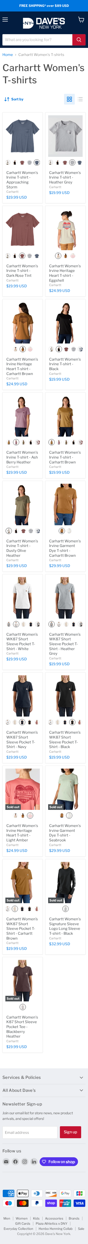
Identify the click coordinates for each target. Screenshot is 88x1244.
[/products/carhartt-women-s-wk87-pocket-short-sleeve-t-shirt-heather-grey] (65, 597)
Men (6, 1218)
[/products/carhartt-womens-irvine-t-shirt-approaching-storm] (22, 136)
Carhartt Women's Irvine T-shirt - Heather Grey (65, 177)
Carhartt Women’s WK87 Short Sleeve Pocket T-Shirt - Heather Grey (65, 644)
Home (7, 55)
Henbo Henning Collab (56, 1229)
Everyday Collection (18, 1229)
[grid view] (69, 99)
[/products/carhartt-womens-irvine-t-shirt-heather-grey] (65, 136)
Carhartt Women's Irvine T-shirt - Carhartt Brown (65, 457)
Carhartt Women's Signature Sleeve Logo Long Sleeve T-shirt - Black (65, 926)
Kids (36, 1218)
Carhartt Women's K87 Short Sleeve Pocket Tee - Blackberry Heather (22, 1027)
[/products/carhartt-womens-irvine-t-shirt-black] (65, 322)
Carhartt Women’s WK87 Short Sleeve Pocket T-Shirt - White (22, 641)
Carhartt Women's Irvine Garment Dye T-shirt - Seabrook (65, 833)
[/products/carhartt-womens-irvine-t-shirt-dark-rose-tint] (22, 229)
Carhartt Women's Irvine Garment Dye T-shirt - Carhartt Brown (65, 548)
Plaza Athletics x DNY (51, 1223)
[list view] (80, 99)
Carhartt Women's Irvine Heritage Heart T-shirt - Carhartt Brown (22, 366)
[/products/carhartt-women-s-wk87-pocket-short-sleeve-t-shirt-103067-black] (65, 696)
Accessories (54, 1218)
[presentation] (8, 162)
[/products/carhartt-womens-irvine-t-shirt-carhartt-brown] (65, 416)
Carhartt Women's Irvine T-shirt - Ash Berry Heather (22, 457)
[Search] (79, 39)
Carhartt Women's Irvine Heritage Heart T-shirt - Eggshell (65, 273)
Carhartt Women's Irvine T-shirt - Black (65, 364)
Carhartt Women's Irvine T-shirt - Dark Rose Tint (22, 271)
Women (22, 1218)
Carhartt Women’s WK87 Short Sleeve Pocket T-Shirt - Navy (22, 739)
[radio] (14, 162)
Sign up (70, 1132)
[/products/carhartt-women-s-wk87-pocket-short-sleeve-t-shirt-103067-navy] (22, 696)
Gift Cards (22, 1223)
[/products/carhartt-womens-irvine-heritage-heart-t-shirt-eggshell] (65, 229)
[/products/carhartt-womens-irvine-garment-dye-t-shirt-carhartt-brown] (65, 504)
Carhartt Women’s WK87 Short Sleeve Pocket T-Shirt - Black (65, 739)
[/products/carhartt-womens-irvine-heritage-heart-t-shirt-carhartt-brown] (22, 322)
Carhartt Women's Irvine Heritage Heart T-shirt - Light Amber (22, 833)
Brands (74, 1218)
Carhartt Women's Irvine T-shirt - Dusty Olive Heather (22, 548)
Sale (81, 1229)
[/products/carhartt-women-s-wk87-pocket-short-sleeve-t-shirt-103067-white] (22, 597)
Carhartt (12, 191)
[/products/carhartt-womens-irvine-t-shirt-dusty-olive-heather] (22, 504)
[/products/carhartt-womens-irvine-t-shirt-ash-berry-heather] (22, 416)
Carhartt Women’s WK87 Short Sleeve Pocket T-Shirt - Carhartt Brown (22, 929)
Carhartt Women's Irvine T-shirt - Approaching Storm (22, 180)
